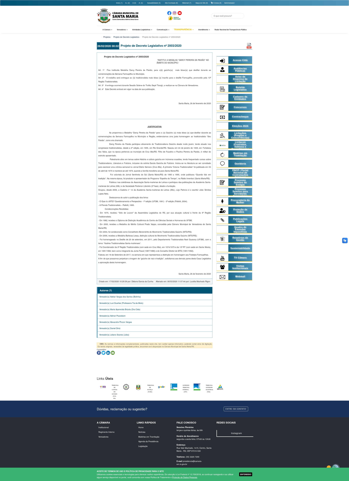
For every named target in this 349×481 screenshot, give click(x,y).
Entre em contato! (235, 409)
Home (141, 427)
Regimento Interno (106, 432)
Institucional (103, 427)
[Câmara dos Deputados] (173, 384)
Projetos (106, 37)
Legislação (143, 446)
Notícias (141, 432)
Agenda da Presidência (148, 441)
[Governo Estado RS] (138, 384)
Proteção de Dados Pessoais (184, 477)
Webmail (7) (186, 3)
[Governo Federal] (161, 384)
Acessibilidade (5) (154, 3)
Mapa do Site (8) (201, 3)
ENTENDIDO (245, 474)
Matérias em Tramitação (148, 436)
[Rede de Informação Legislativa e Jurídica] (220, 384)
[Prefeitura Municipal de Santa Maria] (103, 385)
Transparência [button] (183, 29)
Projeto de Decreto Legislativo (126, 37)
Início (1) (119, 3)
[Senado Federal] (197, 384)
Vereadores (103, 436)
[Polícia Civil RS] (126, 384)
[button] (107, 29)
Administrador (229, 3)
